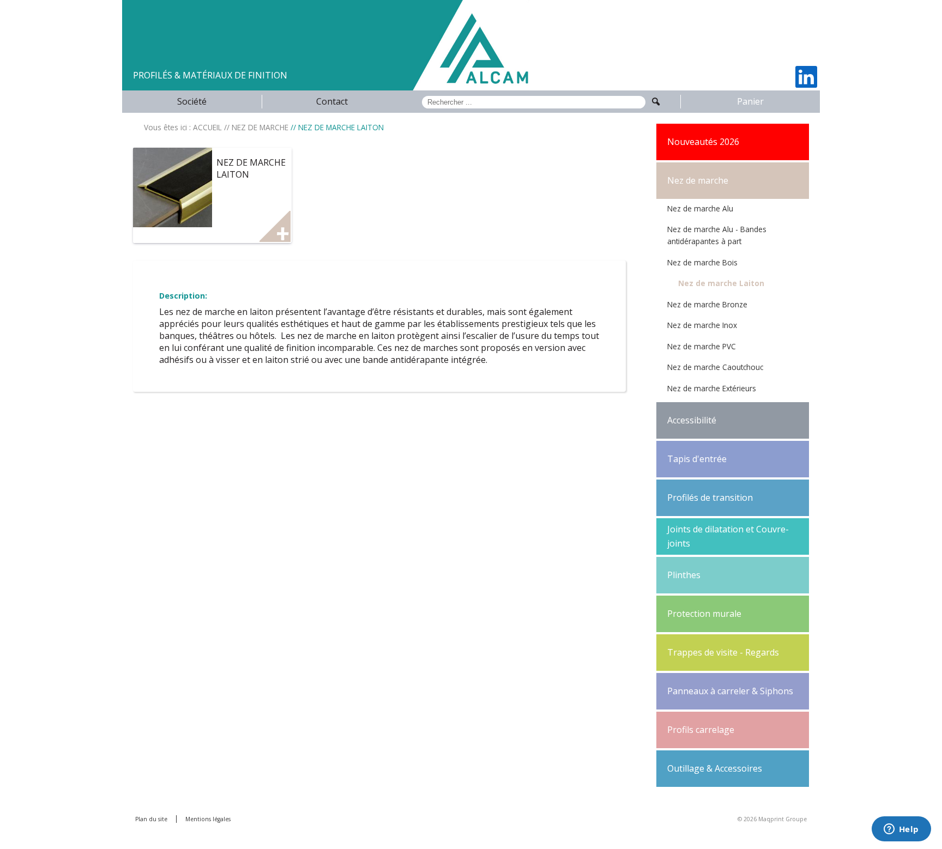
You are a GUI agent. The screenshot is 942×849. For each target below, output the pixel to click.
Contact (332, 101)
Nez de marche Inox (702, 325)
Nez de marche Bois (702, 262)
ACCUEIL (207, 127)
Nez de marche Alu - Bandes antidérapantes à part (716, 235)
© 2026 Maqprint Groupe (772, 819)
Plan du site (151, 819)
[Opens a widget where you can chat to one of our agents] (901, 830)
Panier (750, 101)
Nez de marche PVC (701, 346)
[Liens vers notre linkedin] (806, 77)
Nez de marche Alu (700, 208)
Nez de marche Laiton (721, 283)
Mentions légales (208, 819)
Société (192, 101)
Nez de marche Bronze (707, 304)
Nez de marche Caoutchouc (715, 367)
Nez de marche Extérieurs (711, 388)
